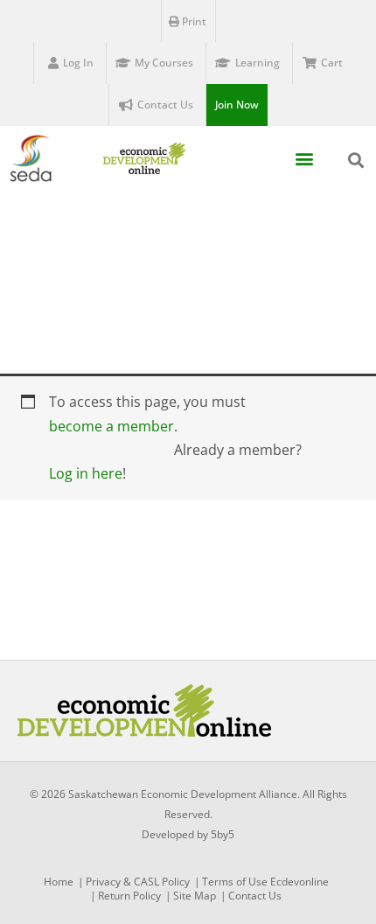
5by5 (222, 834)
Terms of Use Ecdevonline (265, 881)
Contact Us (255, 895)
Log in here (85, 473)
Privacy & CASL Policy (138, 881)
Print (192, 21)
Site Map (194, 895)
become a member (111, 426)
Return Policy (129, 895)
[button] (303, 158)
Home (58, 881)
